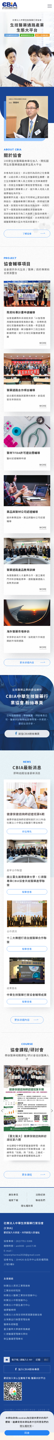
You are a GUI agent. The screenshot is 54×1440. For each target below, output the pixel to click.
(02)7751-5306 (24, 1241)
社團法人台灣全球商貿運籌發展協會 (23, 1314)
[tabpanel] (27, 49)
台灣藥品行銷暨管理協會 (17, 1319)
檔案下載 (13, 1200)
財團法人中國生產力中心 (17, 1304)
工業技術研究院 (12, 1290)
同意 (27, 1433)
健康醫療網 (10, 1309)
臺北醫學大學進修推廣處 (17, 1329)
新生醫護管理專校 (13, 1338)
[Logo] (9, 5)
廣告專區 (13, 1194)
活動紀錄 (40, 1194)
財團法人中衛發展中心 (16, 1300)
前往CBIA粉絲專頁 (29, 733)
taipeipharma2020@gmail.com (22, 1254)
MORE (42, 342)
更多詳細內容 (27, 662)
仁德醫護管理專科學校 (16, 1333)
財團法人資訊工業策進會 (17, 1285)
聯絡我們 (40, 1200)
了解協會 (27, 233)
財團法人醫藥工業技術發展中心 (20, 1295)
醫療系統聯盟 (11, 1324)
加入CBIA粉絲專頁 (28, 1369)
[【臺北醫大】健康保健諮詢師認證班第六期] (27, 1097)
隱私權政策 (26, 1425)
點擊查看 (27, 891)
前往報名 (27, 831)
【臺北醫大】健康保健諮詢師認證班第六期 (27, 1137)
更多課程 (27, 1174)
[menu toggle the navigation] (50, 6)
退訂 (46, 1359)
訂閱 (38, 1359)
